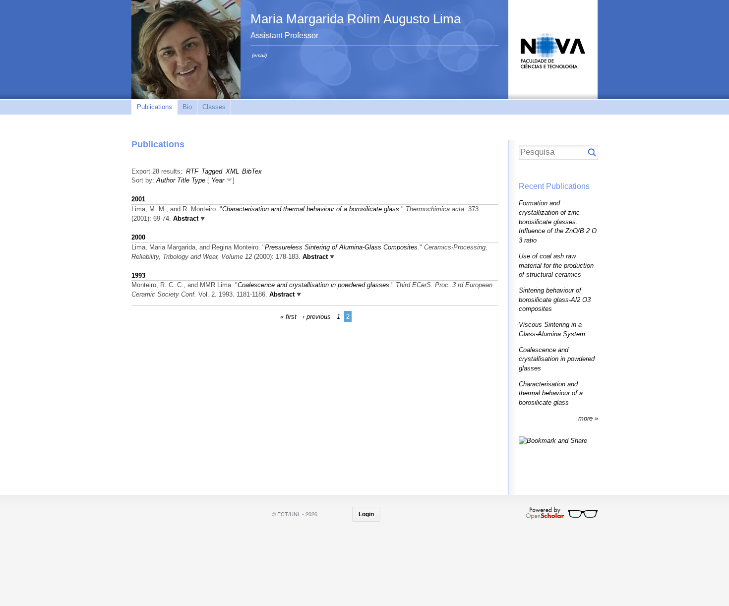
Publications (154, 107)
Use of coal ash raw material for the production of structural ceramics (556, 265)
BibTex (252, 171)
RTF (192, 171)
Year (217, 180)
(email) (259, 55)
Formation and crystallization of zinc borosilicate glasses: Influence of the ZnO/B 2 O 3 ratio (558, 221)
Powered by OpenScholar (562, 513)
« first (288, 316)
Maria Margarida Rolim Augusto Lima (355, 18)
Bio (187, 107)
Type (198, 180)
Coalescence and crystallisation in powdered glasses (313, 285)
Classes (214, 107)
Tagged (211, 171)
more (586, 418)
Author (165, 180)
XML (232, 171)
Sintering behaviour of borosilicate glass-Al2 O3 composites (555, 299)
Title (183, 180)
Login (366, 514)
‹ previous (317, 316)
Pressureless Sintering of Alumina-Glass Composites (341, 247)
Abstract (184, 218)
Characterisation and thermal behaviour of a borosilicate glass (310, 209)
